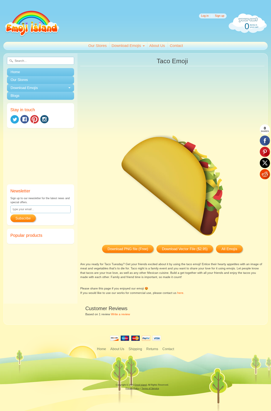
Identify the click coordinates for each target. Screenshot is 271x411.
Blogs (15, 96)
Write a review (120, 314)
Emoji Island (140, 385)
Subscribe (23, 218)
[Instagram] (44, 119)
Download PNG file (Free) (128, 249)
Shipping (135, 349)
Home (15, 72)
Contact (176, 46)
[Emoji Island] (31, 36)
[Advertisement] (40, 158)
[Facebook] (24, 119)
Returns (152, 349)
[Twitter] (14, 119)
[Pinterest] (34, 119)
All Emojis (229, 249)
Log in (205, 16)
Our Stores (97, 46)
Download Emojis (126, 46)
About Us (157, 46)
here (180, 293)
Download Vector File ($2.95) (185, 249)
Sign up (219, 16)
